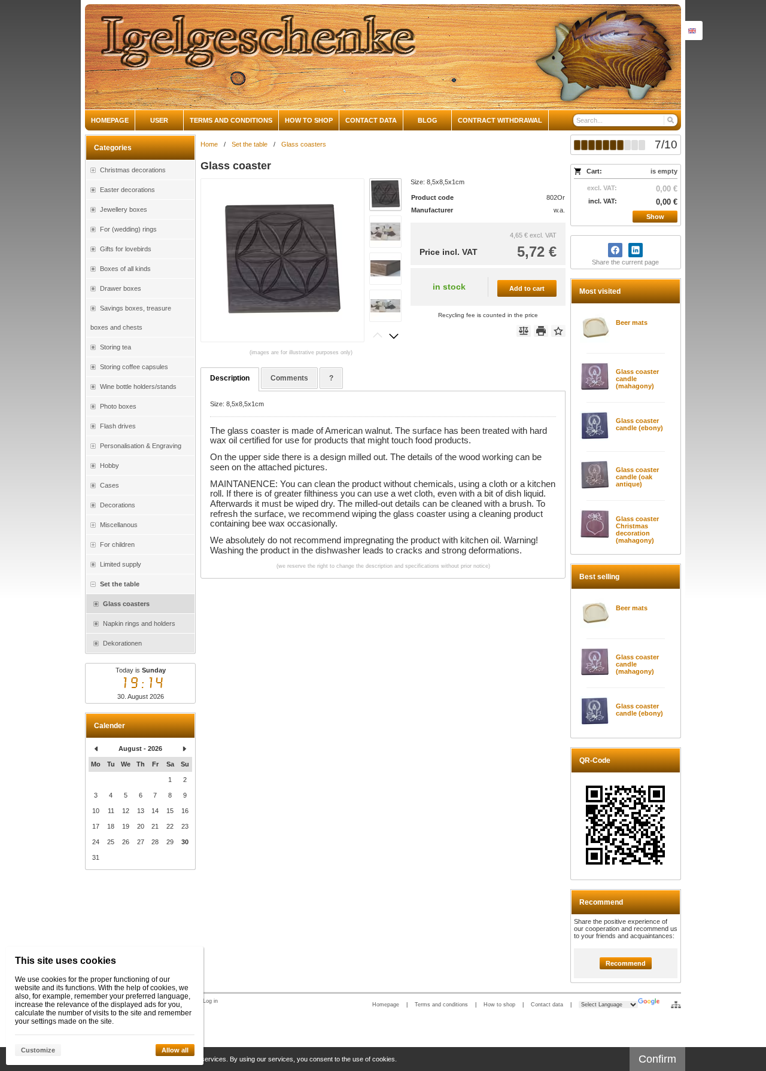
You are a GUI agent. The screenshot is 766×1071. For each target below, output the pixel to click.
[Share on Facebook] (615, 250)
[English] (692, 30)
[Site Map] (676, 1004)
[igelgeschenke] (383, 57)
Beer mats (632, 322)
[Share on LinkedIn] (635, 250)
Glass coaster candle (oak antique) (637, 477)
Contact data (547, 1005)
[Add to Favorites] (558, 331)
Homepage (385, 1005)
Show (655, 216)
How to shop (499, 1005)
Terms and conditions (441, 1005)
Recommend (626, 963)
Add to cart (527, 288)
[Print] (541, 331)
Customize (38, 1050)
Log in (210, 1001)
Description (230, 378)
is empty (664, 171)
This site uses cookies (65, 961)
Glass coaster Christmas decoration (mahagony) (637, 529)
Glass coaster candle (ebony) (639, 424)
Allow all (175, 1050)
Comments (289, 378)
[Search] (669, 120)
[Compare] (523, 331)
